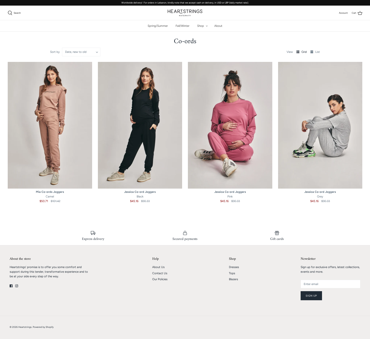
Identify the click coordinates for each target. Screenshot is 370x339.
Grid (304, 52)
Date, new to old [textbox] (76, 52)
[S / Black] (140, 125)
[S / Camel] (50, 125)
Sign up (311, 295)
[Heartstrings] (185, 12)
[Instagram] (16, 285)
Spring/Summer (158, 26)
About (218, 26)
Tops (232, 273)
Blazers (233, 279)
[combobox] (81, 52)
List (317, 52)
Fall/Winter (182, 26)
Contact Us (159, 273)
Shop (200, 26)
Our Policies (159, 279)
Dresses (234, 267)
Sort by (55, 52)
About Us (158, 267)
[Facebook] (11, 285)
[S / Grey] (320, 125)
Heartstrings (25, 327)
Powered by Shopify (43, 327)
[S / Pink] (230, 125)
